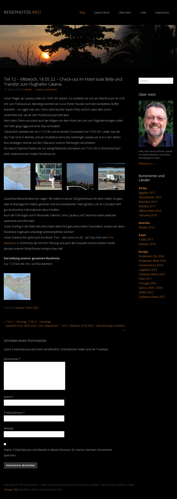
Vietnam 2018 (147, 244)
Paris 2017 (145, 279)
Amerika (144, 223)
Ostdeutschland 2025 (152, 274)
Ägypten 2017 (147, 193)
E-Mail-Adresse (14, 413)
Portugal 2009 (147, 283)
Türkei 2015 (146, 239)
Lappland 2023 (148, 270)
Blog (82, 12)
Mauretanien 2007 (150, 197)
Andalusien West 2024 (152, 261)
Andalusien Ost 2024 (151, 256)
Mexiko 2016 (147, 227)
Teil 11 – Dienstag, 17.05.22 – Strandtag (27, 321)
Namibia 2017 (147, 206)
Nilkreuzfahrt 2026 (150, 211)
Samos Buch (102, 12)
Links (143, 12)
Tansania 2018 (148, 215)
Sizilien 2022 (32, 307)
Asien (142, 235)
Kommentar (12, 359)
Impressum (162, 12)
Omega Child (11, 489)
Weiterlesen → (147, 163)
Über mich (125, 12)
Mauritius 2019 (148, 202)
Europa (20, 307)
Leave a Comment (46, 89)
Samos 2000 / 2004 (150, 288)
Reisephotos (22, 12)
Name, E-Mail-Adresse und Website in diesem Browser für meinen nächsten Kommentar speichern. (58, 452)
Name (9, 397)
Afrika (143, 188)
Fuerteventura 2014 (151, 265)
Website (9, 428)
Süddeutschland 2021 (152, 297)
